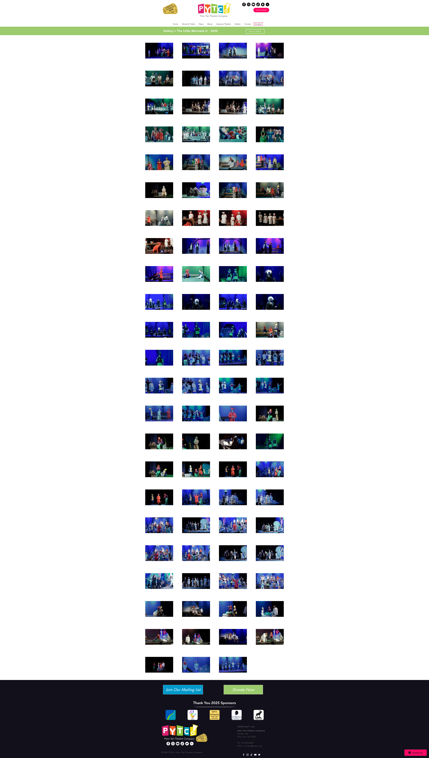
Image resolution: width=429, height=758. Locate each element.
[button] (423, 4)
